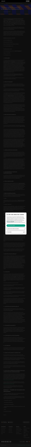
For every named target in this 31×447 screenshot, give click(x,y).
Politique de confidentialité (10, 221)
